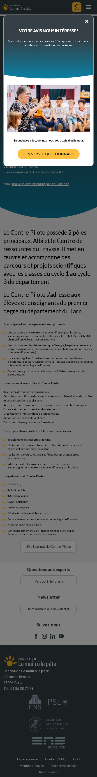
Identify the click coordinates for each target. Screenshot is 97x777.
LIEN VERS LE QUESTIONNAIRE (49, 154)
